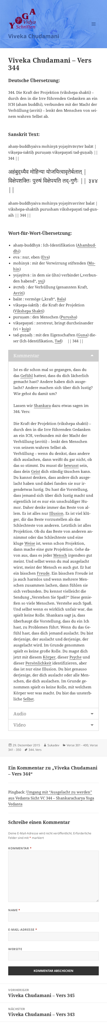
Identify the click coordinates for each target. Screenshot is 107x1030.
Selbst (28, 698)
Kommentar (26, 356)
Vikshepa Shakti (28, 310)
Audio (19, 714)
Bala (61, 298)
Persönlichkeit (38, 662)
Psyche (75, 656)
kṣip (25, 328)
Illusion (56, 513)
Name (14, 910)
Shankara (42, 405)
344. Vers (35, 750)
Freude (43, 573)
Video (19, 725)
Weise (29, 543)
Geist (35, 471)
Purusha (68, 316)
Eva (45, 257)
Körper (49, 656)
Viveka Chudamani (33, 36)
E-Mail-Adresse (22, 929)
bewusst (71, 465)
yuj (41, 280)
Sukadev (53, 745)
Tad (58, 340)
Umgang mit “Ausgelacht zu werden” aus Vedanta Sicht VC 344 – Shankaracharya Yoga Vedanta (51, 797)
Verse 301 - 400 (77, 745)
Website (15, 949)
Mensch (60, 555)
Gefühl (26, 375)
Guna (82, 334)
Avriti (18, 292)
